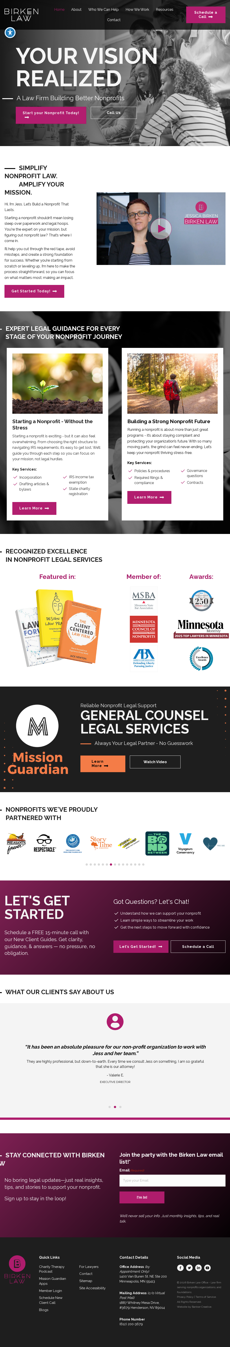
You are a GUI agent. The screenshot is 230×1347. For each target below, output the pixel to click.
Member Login (50, 1291)
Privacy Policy (185, 1296)
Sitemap (85, 1281)
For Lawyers (88, 1267)
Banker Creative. (202, 1306)
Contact (85, 1274)
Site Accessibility (92, 1288)
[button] (161, 228)
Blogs (43, 1310)
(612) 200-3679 (131, 1324)
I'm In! (142, 1197)
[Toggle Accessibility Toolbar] (10, 32)
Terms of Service (206, 1296)
